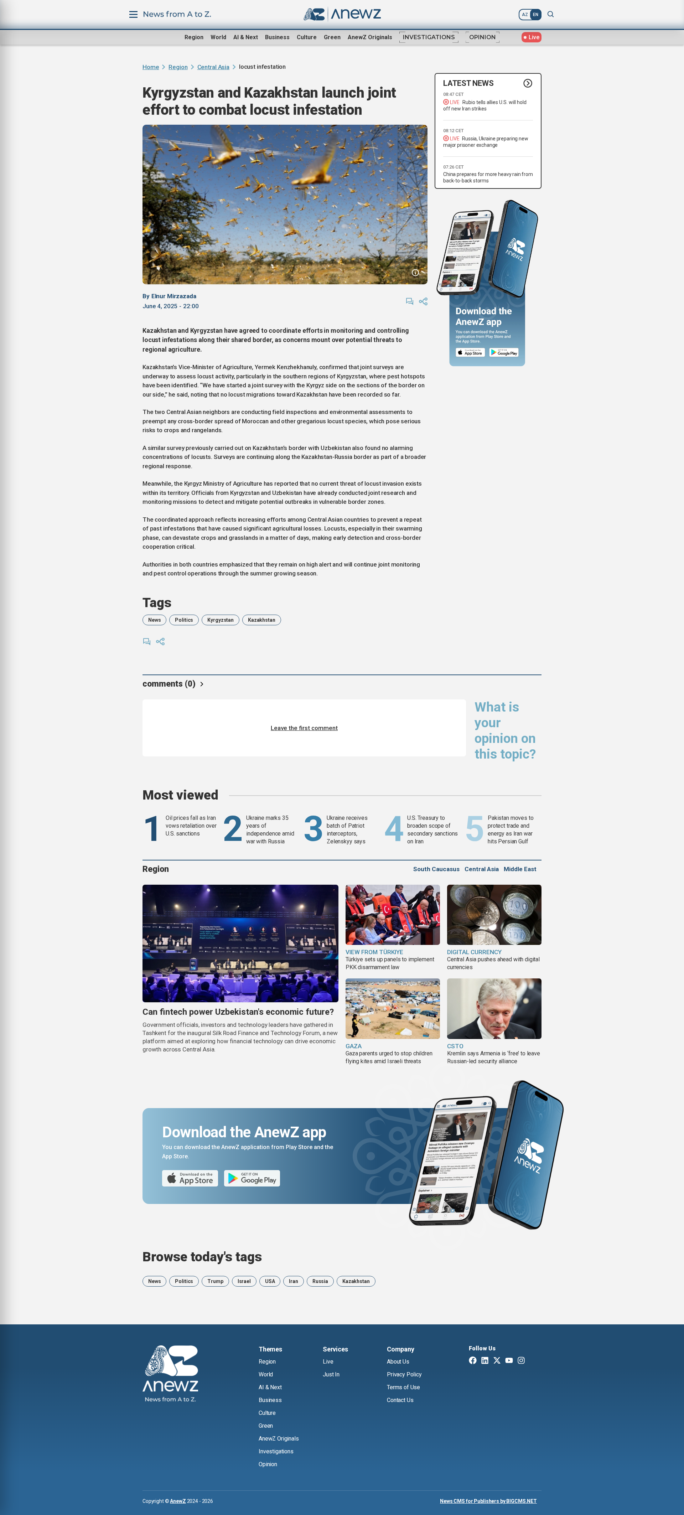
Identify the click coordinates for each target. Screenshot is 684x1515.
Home (150, 67)
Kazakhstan (261, 620)
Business (277, 37)
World (218, 37)
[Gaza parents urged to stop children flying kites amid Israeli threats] (393, 1008)
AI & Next (245, 37)
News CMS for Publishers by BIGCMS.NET (488, 1501)
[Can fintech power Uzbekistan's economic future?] (240, 943)
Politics (184, 620)
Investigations (429, 37)
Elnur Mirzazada (173, 296)
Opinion (482, 37)
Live (328, 1361)
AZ (525, 14)
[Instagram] (521, 1361)
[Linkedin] (485, 1361)
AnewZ (178, 1501)
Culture (307, 37)
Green (332, 37)
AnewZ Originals (370, 37)
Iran (293, 1281)
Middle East (520, 869)
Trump (215, 1281)
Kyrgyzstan (220, 620)
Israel (244, 1281)
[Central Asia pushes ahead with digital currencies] (494, 915)
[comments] (409, 301)
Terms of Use (403, 1387)
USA (270, 1281)
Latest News (468, 83)
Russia (320, 1281)
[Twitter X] (497, 1361)
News (154, 620)
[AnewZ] (170, 1374)
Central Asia (213, 67)
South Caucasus (436, 869)
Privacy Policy (404, 1374)
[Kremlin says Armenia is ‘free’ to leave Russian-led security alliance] (494, 1008)
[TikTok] (533, 1361)
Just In (331, 1374)
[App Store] (470, 352)
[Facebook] (473, 1361)
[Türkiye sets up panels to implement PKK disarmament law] (393, 915)
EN (535, 14)
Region (194, 37)
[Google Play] (506, 352)
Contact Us (400, 1400)
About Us (398, 1361)
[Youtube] (509, 1361)
